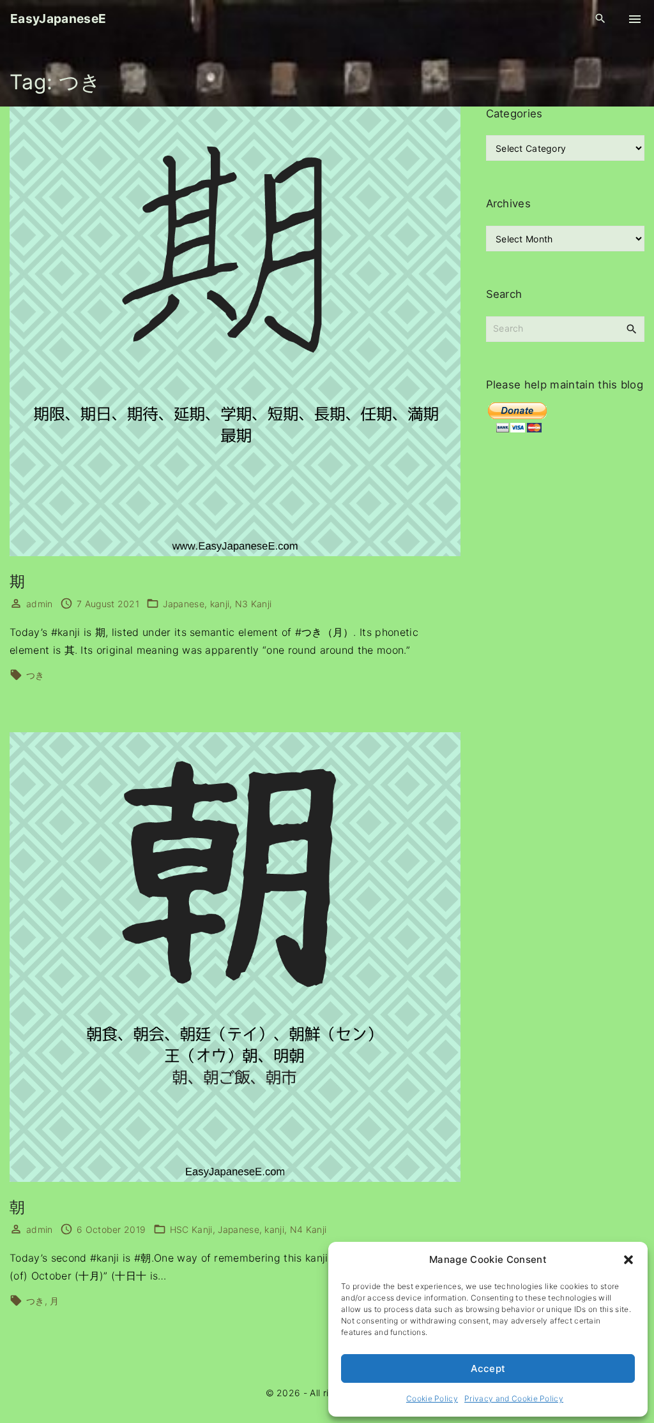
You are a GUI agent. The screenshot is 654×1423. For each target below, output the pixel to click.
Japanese (183, 603)
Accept (488, 1368)
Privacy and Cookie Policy (513, 1398)
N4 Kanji (308, 1229)
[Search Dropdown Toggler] (601, 19)
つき (35, 675)
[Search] (631, 328)
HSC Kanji (191, 1229)
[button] (628, 1259)
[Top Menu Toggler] (635, 19)
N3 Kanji (253, 603)
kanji (220, 603)
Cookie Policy (432, 1398)
